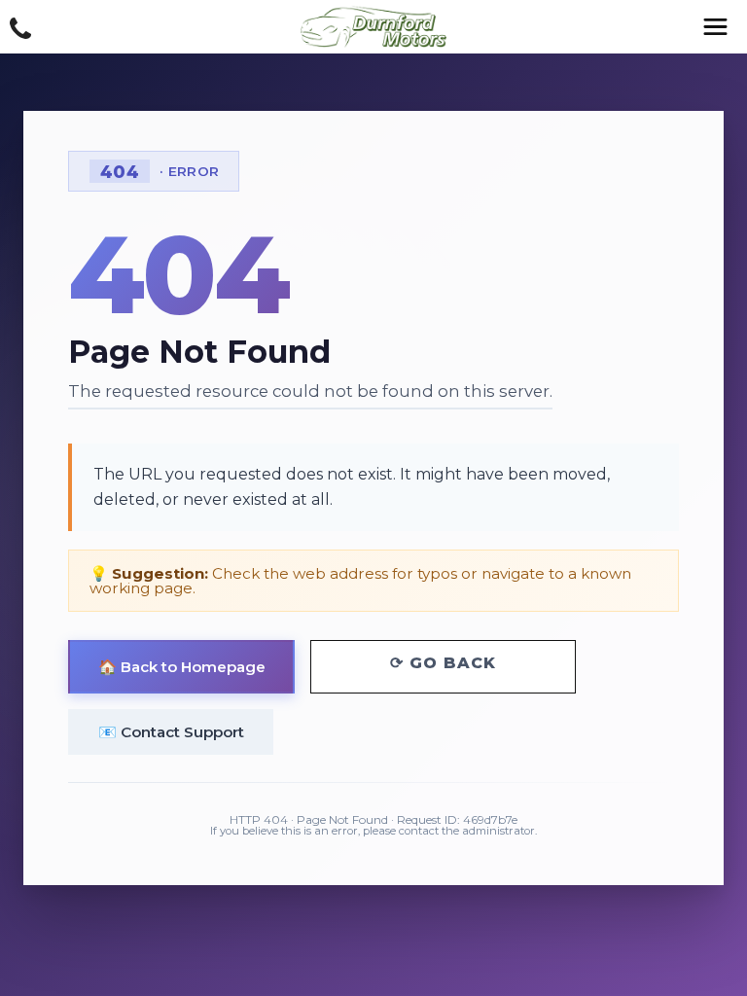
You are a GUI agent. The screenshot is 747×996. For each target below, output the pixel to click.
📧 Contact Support (171, 732)
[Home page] (373, 26)
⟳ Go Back (443, 663)
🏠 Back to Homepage (182, 667)
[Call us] (20, 29)
